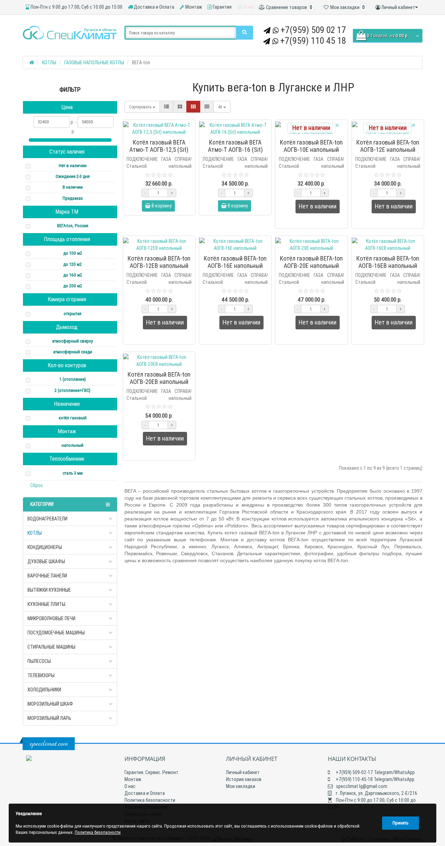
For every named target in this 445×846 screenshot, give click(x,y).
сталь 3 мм (73, 473)
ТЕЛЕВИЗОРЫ (41, 675)
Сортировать (141, 106)
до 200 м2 (72, 286)
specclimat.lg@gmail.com (361, 786)
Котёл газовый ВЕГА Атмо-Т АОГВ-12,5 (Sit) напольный (158, 149)
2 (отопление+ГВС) (72, 390)
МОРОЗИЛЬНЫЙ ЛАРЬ (49, 718)
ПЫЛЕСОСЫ (39, 661)
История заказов (243, 779)
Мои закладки (240, 786)
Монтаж (193, 7)
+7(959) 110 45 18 (313, 40)
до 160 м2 (72, 275)
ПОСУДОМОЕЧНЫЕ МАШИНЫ (56, 633)
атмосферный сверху (72, 341)
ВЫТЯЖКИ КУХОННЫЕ (49, 590)
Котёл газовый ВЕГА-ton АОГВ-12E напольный (387, 146)
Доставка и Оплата (153, 7)
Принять (400, 823)
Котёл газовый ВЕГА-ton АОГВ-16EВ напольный (387, 262)
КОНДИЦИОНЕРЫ (44, 547)
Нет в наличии (73, 166)
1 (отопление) (72, 379)
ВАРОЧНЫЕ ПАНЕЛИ (47, 576)
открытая (72, 314)
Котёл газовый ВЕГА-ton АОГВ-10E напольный (311, 146)
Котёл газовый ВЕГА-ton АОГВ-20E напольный (311, 262)
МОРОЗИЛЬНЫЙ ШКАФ (50, 704)
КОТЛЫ (34, 533)
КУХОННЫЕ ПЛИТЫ (46, 604)
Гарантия (222, 7)
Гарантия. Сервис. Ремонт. (151, 772)
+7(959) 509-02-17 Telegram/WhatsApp (375, 772)
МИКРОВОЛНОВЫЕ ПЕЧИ (51, 618)
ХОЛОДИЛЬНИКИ (44, 690)
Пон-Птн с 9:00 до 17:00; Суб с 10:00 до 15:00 (76, 7)
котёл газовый (73, 418)
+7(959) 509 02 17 (313, 29)
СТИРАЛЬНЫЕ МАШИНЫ (51, 647)
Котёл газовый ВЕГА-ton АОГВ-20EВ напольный (159, 378)
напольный (72, 445)
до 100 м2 (72, 253)
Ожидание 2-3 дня (73, 176)
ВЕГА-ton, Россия (72, 226)
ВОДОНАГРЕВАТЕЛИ (47, 519)
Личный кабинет (243, 772)
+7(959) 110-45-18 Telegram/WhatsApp (374, 779)
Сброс (36, 485)
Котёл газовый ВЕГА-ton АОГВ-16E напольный (235, 262)
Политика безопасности (149, 800)
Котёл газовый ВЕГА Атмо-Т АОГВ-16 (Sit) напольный (235, 149)
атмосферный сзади (72, 352)
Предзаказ (73, 198)
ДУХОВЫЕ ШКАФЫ (46, 561)
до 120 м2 (72, 264)
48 (220, 106)
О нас (248, 7)
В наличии (73, 187)
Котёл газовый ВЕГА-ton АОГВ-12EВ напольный (159, 262)
